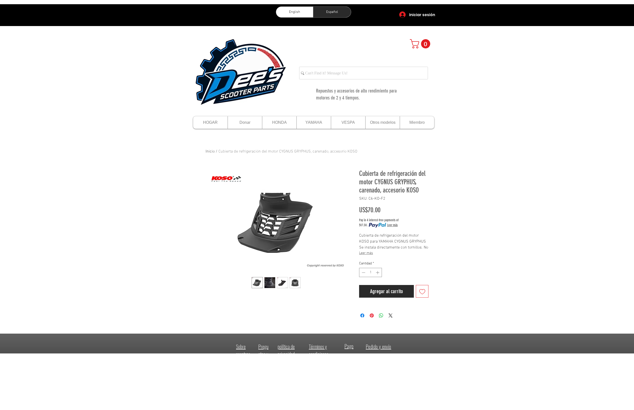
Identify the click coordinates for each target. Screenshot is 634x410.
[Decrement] (363, 272)
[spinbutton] (370, 272)
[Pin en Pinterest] (372, 315)
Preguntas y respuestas (263, 358)
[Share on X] (391, 315)
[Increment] (378, 272)
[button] (421, 43)
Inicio (210, 151)
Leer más (392, 225)
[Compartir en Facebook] (362, 315)
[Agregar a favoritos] (422, 291)
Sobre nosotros (243, 350)
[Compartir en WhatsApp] (381, 315)
